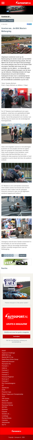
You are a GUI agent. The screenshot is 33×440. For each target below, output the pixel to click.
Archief (3, 20)
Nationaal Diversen (8, 361)
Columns (5, 420)
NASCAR (5, 400)
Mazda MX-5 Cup (7, 357)
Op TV (4, 424)
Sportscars (5, 387)
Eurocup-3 (5, 379)
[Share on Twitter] (29, 24)
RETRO (4, 407)
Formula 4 (5, 381)
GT (3, 385)
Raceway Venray (7, 405)
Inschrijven (16, 336)
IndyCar (4, 368)
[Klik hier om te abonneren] (16, 319)
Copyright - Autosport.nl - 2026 (16, 437)
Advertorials (6, 422)
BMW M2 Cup (6, 355)
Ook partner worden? (22, 302)
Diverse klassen (7, 403)
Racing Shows (6, 418)
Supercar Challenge (8, 353)
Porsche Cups (6, 392)
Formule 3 (5, 374)
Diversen (5, 409)
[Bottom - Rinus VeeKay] (16, 262)
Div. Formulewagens (8, 383)
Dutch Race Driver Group (10, 359)
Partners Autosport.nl (10, 302)
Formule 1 (5, 366)
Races (11, 20)
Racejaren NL (6, 364)
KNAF (4, 350)
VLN (3, 396)
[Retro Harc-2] (16, 288)
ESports (4, 411)
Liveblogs (5, 416)
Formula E (5, 372)
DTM (3, 390)
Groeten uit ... (6, 414)
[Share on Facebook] (27, 24)
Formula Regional (8, 377)
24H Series (5, 398)
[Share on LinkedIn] (31, 24)
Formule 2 (5, 370)
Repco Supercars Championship (12, 394)
